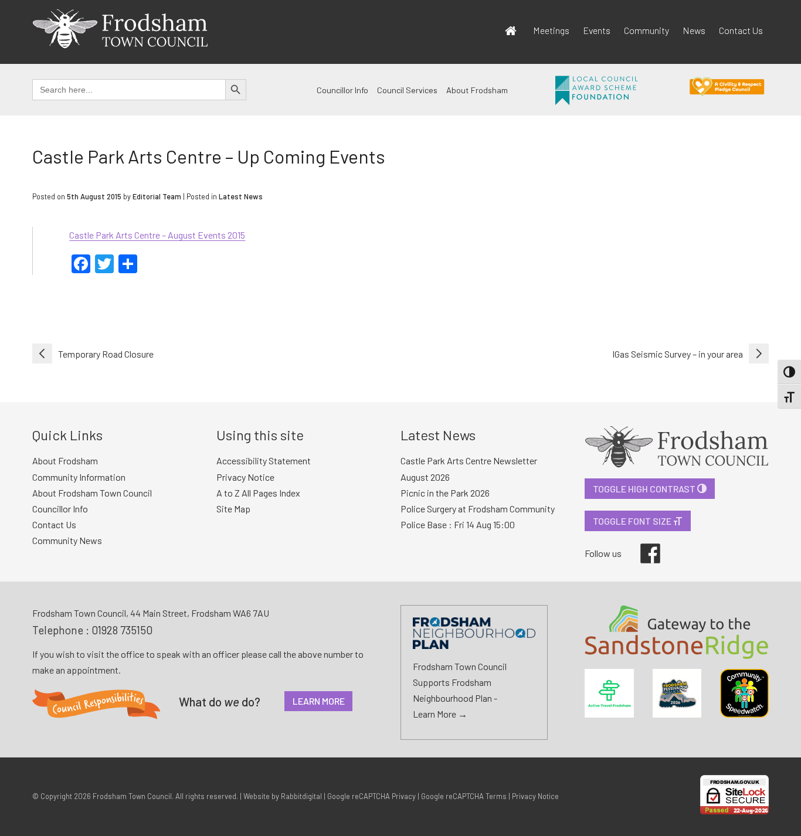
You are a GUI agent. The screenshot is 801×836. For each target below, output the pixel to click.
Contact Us (741, 30)
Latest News (241, 196)
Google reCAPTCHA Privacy (371, 796)
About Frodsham (477, 90)
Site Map (233, 508)
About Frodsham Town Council (92, 492)
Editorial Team (157, 196)
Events (596, 30)
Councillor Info (342, 90)
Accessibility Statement (263, 460)
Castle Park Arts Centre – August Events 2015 (157, 234)
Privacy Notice (245, 476)
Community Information (78, 476)
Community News (67, 540)
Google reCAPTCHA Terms (464, 796)
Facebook (642, 543)
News (694, 30)
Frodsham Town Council (132, 796)
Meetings (551, 30)
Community (646, 30)
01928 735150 (121, 630)
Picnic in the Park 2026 (445, 492)
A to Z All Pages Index (258, 492)
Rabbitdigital (301, 796)
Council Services (407, 90)
